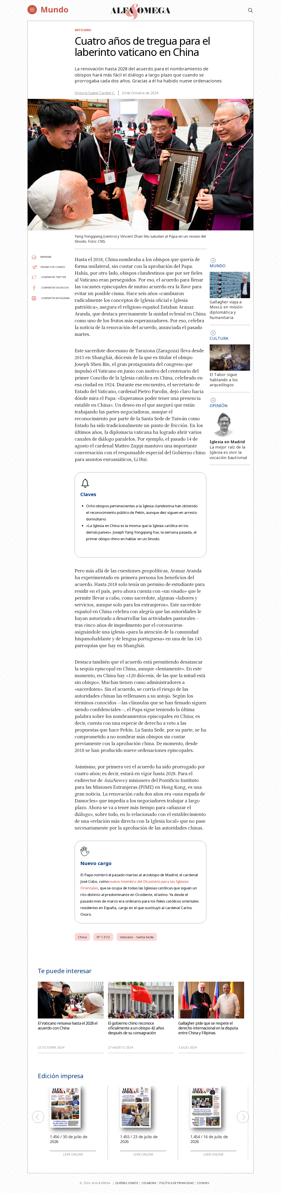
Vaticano (83, 30)
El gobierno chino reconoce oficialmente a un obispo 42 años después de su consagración (136, 1028)
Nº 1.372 (103, 937)
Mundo (54, 9)
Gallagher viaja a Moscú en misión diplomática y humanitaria (226, 309)
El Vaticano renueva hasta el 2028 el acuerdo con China (67, 1026)
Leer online (73, 1154)
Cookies (203, 1183)
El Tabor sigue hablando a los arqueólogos (224, 380)
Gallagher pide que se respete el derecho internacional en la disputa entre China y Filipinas (208, 1028)
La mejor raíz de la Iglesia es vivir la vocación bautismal (228, 452)
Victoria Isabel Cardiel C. (95, 93)
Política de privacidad (176, 1183)
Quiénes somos (126, 1183)
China (82, 937)
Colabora (149, 1183)
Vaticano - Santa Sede (137, 937)
